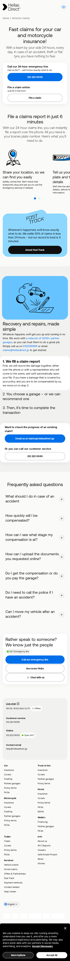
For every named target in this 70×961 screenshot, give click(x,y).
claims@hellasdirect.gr (16, 350)
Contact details (12, 883)
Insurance (9, 766)
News (40, 855)
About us (42, 837)
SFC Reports (44, 841)
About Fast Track (35, 250)
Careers (42, 846)
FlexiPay (8, 775)
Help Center (10, 887)
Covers (7, 770)
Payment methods (13, 878)
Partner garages (12, 779)
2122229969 (30, 346)
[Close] (65, 928)
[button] (63, 7)
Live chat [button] (11, 700)
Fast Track (9, 874)
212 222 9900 (35, 77)
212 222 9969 (35, 452)
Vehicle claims (11, 861)
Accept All (51, 955)
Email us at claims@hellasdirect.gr (35, 434)
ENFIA (41, 807)
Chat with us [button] (37, 673)
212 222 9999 (13, 718)
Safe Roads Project (47, 850)
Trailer (7, 837)
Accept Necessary (42, 946)
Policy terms (10, 784)
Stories (41, 859)
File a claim (35, 97)
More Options (18, 955)
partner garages (39, 387)
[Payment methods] (6, 912)
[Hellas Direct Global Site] (11, 7)
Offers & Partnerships (15, 869)
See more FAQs (35, 664)
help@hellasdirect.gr (16, 745)
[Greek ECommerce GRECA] (57, 912)
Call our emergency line (35, 655)
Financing (43, 818)
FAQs (7, 788)
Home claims (10, 865)
